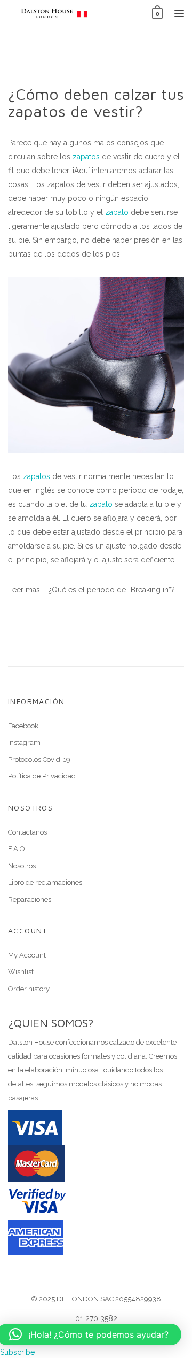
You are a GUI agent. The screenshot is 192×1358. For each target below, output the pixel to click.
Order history (29, 989)
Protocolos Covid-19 (39, 759)
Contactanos (27, 832)
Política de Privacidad (42, 776)
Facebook (23, 726)
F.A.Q (16, 849)
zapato (117, 212)
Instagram (24, 742)
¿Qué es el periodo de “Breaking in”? (112, 589)
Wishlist (21, 972)
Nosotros (22, 866)
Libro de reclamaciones (45, 882)
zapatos (86, 156)
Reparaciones (29, 900)
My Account (27, 955)
